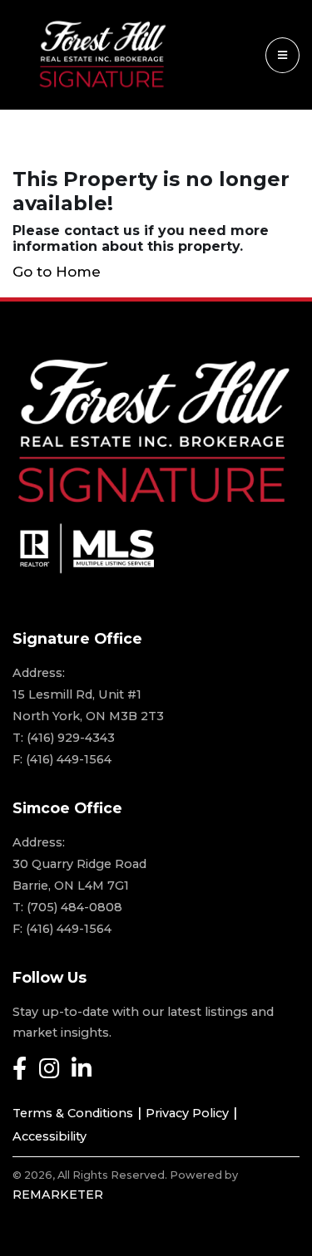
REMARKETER (57, 1194)
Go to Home (56, 271)
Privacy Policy (187, 1113)
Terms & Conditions (72, 1113)
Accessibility (49, 1136)
